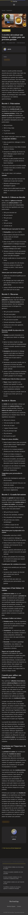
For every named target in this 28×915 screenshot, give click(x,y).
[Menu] (14, 5)
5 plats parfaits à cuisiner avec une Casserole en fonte (13, 882)
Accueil (3, 10)
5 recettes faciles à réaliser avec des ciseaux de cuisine (13, 867)
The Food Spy (14, 901)
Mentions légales (11, 906)
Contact (19, 906)
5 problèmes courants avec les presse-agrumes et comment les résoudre (12, 887)
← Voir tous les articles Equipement (11, 848)
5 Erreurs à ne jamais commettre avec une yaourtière (13, 872)
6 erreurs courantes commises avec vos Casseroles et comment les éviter (12, 877)
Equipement (9, 10)
